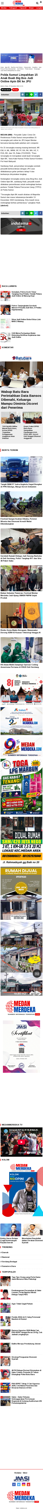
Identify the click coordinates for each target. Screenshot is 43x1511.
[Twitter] (36, 94)
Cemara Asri (27, 67)
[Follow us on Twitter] (19, 1484)
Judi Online (20, 69)
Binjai (31, 8)
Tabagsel (13, 8)
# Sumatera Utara (8, 1266)
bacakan (6, 90)
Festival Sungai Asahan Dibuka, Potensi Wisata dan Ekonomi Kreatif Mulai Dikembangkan (19, 521)
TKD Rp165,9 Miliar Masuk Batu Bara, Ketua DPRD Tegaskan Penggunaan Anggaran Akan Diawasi (9, 432)
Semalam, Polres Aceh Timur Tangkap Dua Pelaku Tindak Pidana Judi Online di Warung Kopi (27, 294)
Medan (4, 8)
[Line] (31, 94)
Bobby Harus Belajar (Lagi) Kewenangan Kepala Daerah (9, 1240)
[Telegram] (22, 94)
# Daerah (4, 1252)
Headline (34, 67)
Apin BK (7, 67)
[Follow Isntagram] (24, 1484)
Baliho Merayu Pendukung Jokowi (26, 1344)
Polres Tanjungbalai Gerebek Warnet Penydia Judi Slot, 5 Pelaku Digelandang (26, 308)
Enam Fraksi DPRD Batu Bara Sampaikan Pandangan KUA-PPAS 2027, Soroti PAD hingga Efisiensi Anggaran (32, 432)
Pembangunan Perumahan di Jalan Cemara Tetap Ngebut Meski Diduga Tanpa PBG (26, 1292)
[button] (41, 1)
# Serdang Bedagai (9, 1262)
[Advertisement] (21, 31)
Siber (25, 1473)
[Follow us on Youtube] (28, 1484)
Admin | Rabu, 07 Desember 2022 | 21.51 (12, 86)
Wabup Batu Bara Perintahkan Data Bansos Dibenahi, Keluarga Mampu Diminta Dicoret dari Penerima (21, 399)
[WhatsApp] (27, 94)
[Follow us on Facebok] (14, 1484)
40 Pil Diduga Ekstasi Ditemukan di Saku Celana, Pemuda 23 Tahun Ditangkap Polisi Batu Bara (26, 1372)
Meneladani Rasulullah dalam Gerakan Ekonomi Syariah (32, 1240)
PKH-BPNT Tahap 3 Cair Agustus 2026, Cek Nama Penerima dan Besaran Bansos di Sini (26, 1386)
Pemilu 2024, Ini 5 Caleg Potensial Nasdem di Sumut (26, 1318)
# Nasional (5, 1257)
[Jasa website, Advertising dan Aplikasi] (21, 236)
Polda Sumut (28, 69)
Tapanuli (22, 8)
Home (2, 67)
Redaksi (17, 1473)
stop (16, 90)
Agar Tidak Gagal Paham (22, 1304)
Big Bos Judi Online (16, 67)
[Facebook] (40, 94)
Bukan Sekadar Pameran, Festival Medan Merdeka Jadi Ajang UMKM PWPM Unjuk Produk (19, 595)
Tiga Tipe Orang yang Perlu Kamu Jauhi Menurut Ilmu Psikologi (26, 1278)
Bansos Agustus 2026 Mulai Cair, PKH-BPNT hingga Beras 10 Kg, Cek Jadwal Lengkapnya (27, 1332)
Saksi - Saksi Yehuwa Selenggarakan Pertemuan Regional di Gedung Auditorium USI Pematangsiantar (27, 1400)
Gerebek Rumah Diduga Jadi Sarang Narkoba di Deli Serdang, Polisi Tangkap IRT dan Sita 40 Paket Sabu (21, 558)
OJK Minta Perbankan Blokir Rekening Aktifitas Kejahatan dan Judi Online (26, 335)
